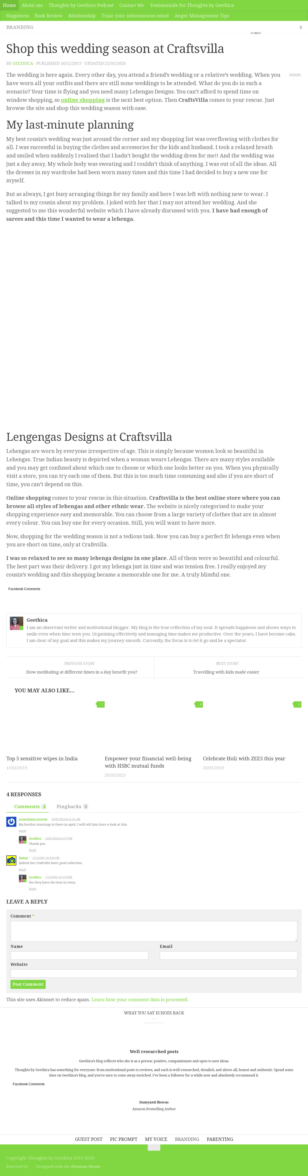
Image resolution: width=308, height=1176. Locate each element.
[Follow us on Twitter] (282, 1155)
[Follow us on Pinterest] (294, 1155)
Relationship (82, 15)
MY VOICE (156, 1139)
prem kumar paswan (33, 819)
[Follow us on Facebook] (276, 1155)
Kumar (23, 857)
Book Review (48, 15)
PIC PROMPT (123, 1139)
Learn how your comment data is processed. (140, 999)
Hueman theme (85, 1166)
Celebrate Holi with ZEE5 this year (244, 759)
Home (9, 5)
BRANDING (20, 27)
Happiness (17, 15)
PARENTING (220, 1139)
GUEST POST (88, 1139)
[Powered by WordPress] (31, 1166)
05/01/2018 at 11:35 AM (66, 819)
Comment (22, 916)
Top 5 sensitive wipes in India (42, 759)
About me (32, 5)
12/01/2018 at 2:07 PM (58, 838)
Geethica (22, 63)
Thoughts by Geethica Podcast (81, 5)
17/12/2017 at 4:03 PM (46, 857)
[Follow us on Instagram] (288, 1155)
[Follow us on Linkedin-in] (300, 1155)
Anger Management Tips (202, 15)
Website (19, 964)
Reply (22, 830)
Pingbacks (72, 806)
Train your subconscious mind (135, 15)
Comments (29, 806)
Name (16, 946)
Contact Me (131, 5)
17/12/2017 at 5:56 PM (58, 877)
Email (166, 946)
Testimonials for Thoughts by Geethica (192, 5)
